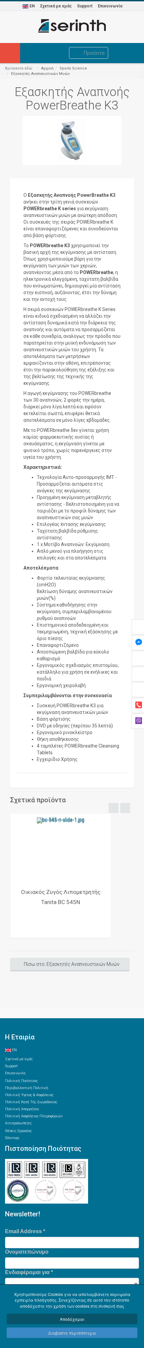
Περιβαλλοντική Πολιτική (26, 1088)
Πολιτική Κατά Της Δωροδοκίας (31, 1102)
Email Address (25, 1231)
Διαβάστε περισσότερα (72, 1333)
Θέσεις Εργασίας (18, 1131)
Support (84, 6)
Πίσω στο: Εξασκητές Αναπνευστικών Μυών (72, 964)
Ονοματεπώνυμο (27, 1252)
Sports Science (73, 68)
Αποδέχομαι (72, 1319)
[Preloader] (60, 849)
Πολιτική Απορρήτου (22, 1109)
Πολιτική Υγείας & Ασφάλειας (29, 1095)
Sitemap (12, 1138)
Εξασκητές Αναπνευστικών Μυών (40, 74)
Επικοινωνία (110, 6)
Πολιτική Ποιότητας (21, 1081)
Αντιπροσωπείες (18, 1123)
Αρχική (47, 68)
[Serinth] (72, 26)
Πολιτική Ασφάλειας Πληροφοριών (34, 1116)
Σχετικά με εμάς (56, 6)
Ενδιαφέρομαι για (29, 1272)
